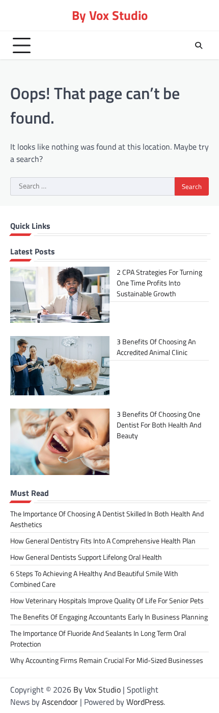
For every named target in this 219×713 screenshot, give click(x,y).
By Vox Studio (110, 15)
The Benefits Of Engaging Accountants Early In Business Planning (109, 616)
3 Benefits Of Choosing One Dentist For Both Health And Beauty (159, 425)
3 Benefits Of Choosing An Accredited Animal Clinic (156, 347)
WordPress (144, 702)
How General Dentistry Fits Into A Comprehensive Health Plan (103, 540)
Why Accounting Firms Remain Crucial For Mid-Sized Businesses (106, 660)
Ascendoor (60, 702)
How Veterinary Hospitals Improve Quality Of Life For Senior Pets (107, 600)
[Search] (198, 45)
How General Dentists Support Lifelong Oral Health (86, 557)
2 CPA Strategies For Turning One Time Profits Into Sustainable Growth (159, 283)
